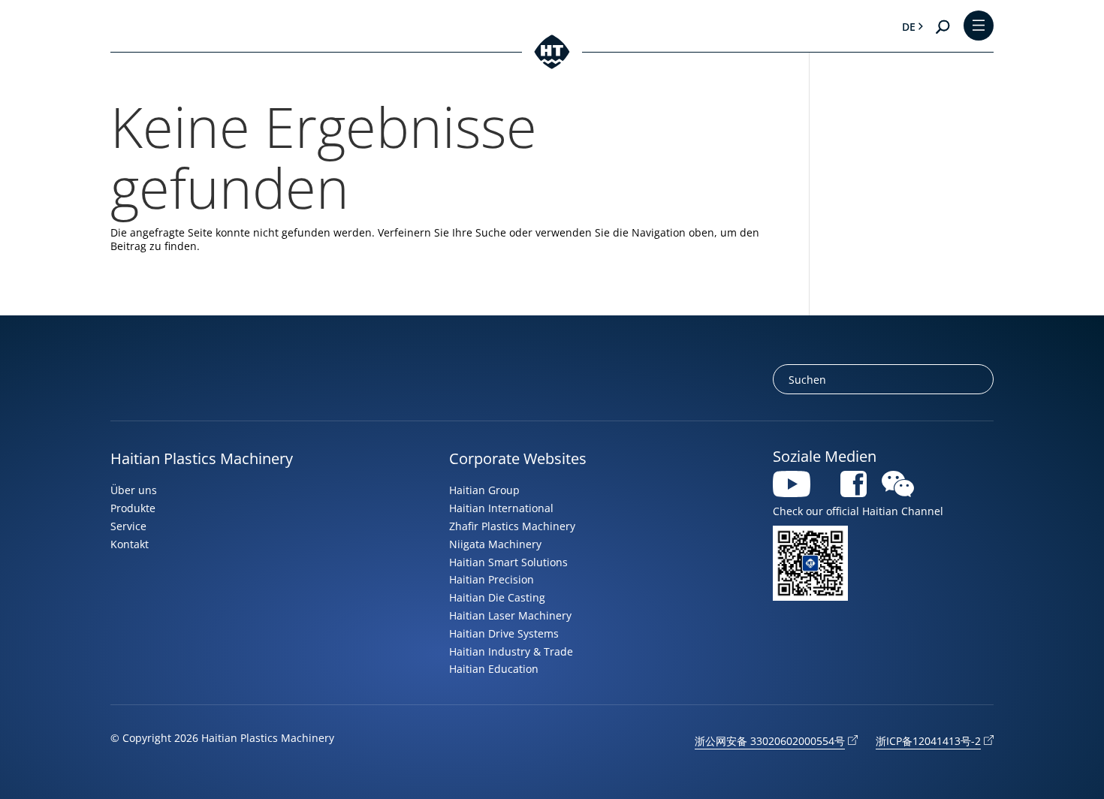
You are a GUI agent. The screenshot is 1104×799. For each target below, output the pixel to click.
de (908, 27)
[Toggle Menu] (979, 27)
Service (128, 526)
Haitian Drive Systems (504, 633)
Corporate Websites (518, 458)
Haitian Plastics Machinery (201, 458)
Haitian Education (493, 669)
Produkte (132, 508)
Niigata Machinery (495, 544)
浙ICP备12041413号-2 (928, 741)
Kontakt (129, 544)
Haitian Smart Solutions (508, 562)
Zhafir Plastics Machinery (512, 526)
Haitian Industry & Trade (511, 651)
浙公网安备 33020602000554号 (770, 741)
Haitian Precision (491, 579)
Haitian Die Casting (497, 597)
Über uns (133, 490)
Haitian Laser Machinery (510, 615)
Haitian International (501, 508)
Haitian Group (484, 490)
